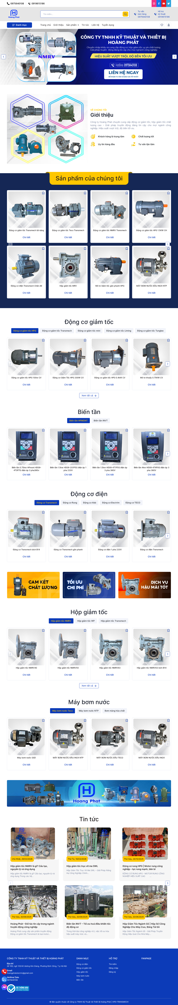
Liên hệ (95, 25)
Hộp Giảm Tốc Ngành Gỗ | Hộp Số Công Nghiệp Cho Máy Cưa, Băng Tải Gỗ (144, 925)
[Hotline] (4, 972)
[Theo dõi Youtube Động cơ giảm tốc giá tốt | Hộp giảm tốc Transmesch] (163, 3)
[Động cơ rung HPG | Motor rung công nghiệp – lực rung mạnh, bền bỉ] (145, 844)
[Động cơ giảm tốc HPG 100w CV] (26, 357)
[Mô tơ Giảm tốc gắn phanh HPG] (110, 265)
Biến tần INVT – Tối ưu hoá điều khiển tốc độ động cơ (88, 925)
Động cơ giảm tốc (84, 968)
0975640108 (17, 3)
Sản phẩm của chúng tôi (89, 178)
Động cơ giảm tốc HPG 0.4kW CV (109, 377)
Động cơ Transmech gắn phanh (68, 549)
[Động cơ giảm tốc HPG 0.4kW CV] (110, 357)
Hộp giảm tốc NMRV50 (68, 668)
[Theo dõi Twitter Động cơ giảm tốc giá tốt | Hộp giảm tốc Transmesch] (168, 3)
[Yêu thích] (162, 25)
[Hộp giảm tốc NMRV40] (26, 647)
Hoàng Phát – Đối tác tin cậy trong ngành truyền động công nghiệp (32, 925)
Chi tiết (26, 237)
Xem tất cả (88, 395)
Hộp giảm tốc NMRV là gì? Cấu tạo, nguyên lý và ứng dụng (29, 867)
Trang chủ (45, 25)
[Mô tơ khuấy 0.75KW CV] (151, 357)
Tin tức (85, 25)
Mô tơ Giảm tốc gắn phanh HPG (109, 286)
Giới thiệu (58, 25)
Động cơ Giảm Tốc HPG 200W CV (68, 377)
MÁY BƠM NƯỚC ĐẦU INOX (152, 757)
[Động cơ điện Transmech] (151, 529)
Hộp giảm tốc (82, 972)
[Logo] (14, 14)
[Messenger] (4, 987)
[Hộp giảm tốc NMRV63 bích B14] (151, 647)
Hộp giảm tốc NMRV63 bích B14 (151, 668)
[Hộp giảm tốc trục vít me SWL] (89, 844)
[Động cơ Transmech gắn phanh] (68, 529)
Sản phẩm (71, 25)
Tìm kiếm (113, 964)
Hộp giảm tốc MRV (68, 286)
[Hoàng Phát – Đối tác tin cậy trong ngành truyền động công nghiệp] (33, 901)
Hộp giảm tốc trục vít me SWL (82, 866)
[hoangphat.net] (89, 793)
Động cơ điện (82, 964)
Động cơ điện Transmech (151, 549)
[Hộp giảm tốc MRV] (68, 265)
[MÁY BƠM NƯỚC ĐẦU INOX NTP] (151, 265)
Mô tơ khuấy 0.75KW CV (151, 377)
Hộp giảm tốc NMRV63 (109, 668)
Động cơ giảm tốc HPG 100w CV (26, 377)
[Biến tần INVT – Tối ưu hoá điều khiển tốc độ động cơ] (89, 901)
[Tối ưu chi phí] (89, 585)
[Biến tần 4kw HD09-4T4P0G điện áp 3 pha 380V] (151, 447)
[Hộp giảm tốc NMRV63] (110, 647)
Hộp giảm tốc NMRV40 (26, 668)
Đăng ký (112, 972)
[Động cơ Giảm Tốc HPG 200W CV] (68, 357)
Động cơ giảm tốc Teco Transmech (68, 230)
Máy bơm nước (82, 976)
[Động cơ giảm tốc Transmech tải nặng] (26, 209)
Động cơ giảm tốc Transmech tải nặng (26, 230)
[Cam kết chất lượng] (33, 585)
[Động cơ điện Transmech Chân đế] (26, 265)
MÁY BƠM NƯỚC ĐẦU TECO (110, 757)
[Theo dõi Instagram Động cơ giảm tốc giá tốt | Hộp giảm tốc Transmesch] (154, 3)
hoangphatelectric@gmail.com (20, 973)
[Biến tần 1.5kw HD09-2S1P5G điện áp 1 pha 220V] (68, 447)
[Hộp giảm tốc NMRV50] (68, 647)
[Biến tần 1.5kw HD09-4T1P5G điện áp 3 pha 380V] (110, 447)
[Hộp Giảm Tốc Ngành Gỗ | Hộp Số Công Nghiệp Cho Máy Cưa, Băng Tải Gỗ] (145, 901)
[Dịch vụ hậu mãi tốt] (144, 585)
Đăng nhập (113, 968)
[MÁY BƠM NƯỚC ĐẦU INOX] (151, 737)
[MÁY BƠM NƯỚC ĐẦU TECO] (110, 737)
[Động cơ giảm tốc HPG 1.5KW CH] (151, 209)
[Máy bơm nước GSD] (26, 737)
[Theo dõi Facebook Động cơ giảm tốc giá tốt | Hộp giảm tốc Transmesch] (158, 3)
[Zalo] (4, 979)
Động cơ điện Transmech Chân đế (26, 286)
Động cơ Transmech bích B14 (26, 549)
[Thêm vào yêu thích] (43, 192)
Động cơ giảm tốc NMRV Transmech (110, 230)
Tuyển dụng (108, 25)
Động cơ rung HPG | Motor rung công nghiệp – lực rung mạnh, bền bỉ (143, 867)
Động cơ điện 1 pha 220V (110, 549)
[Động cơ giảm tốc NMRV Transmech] (110, 209)
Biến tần (80, 980)
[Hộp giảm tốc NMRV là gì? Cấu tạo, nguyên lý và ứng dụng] (33, 844)
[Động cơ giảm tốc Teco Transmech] (68, 209)
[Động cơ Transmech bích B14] (26, 529)
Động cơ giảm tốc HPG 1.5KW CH (151, 230)
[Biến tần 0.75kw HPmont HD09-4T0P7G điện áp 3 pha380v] (26, 447)
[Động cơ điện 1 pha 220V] (110, 529)
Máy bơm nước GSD (26, 757)
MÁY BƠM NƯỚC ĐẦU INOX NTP (151, 286)
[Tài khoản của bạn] (168, 25)
